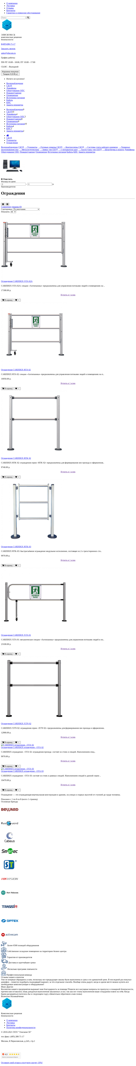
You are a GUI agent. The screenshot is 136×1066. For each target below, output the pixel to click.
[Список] (3, 204)
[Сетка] (7, 204)
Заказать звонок (8, 48)
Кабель (9, 100)
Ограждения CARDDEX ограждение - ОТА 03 (22, 771)
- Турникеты (30, 147)
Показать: (5, 212)
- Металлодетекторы (29, 149)
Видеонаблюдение (14, 83)
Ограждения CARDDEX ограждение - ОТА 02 (22, 747)
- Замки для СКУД (49, 149)
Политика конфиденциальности (20, 1027)
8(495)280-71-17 (8, 44)
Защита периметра (14, 105)
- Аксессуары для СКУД (90, 149)
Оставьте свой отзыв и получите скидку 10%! (21, 1062)
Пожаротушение (13, 93)
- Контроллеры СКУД (73, 147)
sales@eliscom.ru (8, 53)
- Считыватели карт (68, 149)
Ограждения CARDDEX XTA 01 (16, 635)
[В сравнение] (20, 300)
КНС (8, 102)
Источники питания (15, 98)
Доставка (10, 6)
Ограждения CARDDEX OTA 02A (17, 281)
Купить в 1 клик (68, 295)
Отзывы (10, 8)
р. (53, 184)
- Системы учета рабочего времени (101, 147)
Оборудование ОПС (15, 90)
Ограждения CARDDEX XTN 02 (16, 723)
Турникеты (11, 140)
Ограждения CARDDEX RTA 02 (16, 370)
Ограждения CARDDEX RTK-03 (16, 547)
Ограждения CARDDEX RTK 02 (16, 458)
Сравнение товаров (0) (11, 207)
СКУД (9, 86)
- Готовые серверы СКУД (50, 147)
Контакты (10, 10)
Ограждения (12, 143)
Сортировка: (6, 209)
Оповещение (12, 95)
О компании (12, 3)
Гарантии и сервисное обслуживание (23, 13)
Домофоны (11, 88)
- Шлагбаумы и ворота (113, 149)
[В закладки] (16, 300)
